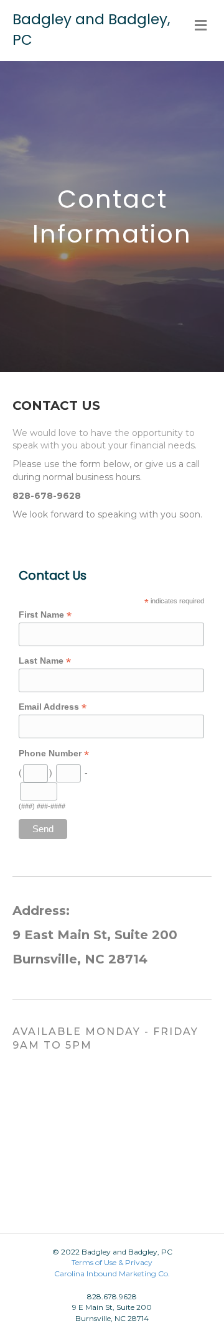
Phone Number (54, 753)
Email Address (52, 707)
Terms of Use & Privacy (112, 1262)
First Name (45, 615)
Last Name (45, 661)
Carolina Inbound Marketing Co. (112, 1273)
